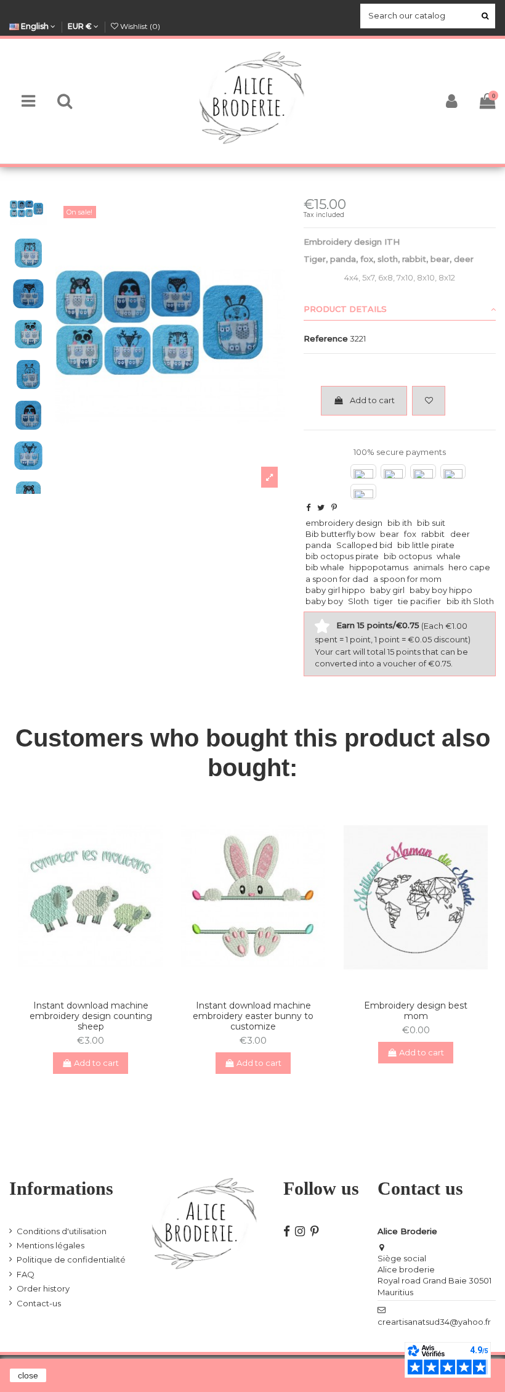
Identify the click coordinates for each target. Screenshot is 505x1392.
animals (428, 567)
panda (318, 545)
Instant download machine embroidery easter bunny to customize (253, 1016)
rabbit (433, 534)
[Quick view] (99, 987)
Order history (43, 1288)
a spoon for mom (407, 579)
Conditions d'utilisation (62, 1231)
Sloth (358, 601)
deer (460, 534)
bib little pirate (425, 545)
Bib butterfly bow (340, 534)
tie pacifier (419, 601)
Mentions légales (50, 1245)
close (28, 1375)
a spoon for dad (336, 579)
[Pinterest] (334, 507)
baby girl (387, 590)
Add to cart (372, 400)
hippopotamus (378, 567)
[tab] (400, 309)
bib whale (324, 567)
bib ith (399, 523)
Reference (326, 338)
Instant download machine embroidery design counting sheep (91, 1016)
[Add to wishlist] (428, 401)
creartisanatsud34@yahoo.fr (434, 1322)
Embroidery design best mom (415, 1010)
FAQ (25, 1274)
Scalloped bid (364, 545)
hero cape (469, 567)
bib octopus (408, 556)
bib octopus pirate (342, 556)
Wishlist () (139, 26)
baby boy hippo (441, 590)
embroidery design (343, 523)
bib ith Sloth (470, 601)
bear (389, 534)
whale (449, 556)
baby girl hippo (335, 590)
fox (410, 534)
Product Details (345, 309)
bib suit (431, 523)
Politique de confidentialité (71, 1259)
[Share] (308, 507)
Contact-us (39, 1303)
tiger (383, 601)
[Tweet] (321, 507)
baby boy (324, 601)
